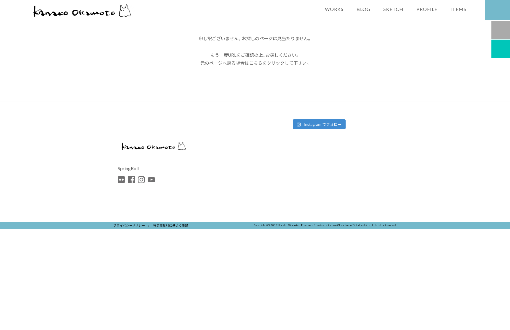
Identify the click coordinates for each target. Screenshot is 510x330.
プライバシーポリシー (129, 225)
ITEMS (458, 8)
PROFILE (426, 8)
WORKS (334, 8)
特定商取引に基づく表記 (170, 225)
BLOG (363, 8)
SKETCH (393, 8)
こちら (255, 63)
